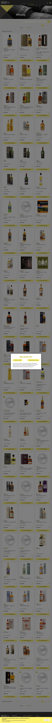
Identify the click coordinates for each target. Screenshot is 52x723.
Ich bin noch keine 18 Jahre (33, 360)
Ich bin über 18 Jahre (17, 360)
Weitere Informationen (6, 721)
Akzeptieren (47, 719)
